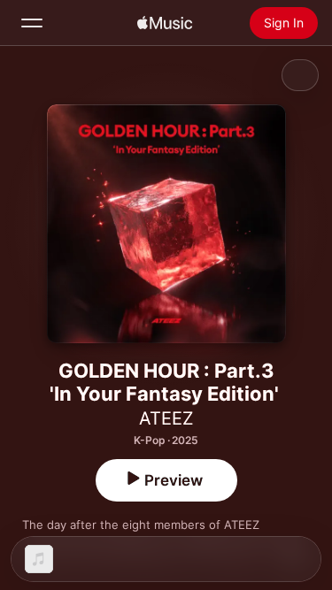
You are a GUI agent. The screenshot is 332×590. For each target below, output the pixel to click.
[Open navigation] (31, 23)
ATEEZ (166, 418)
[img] (164, 23)
